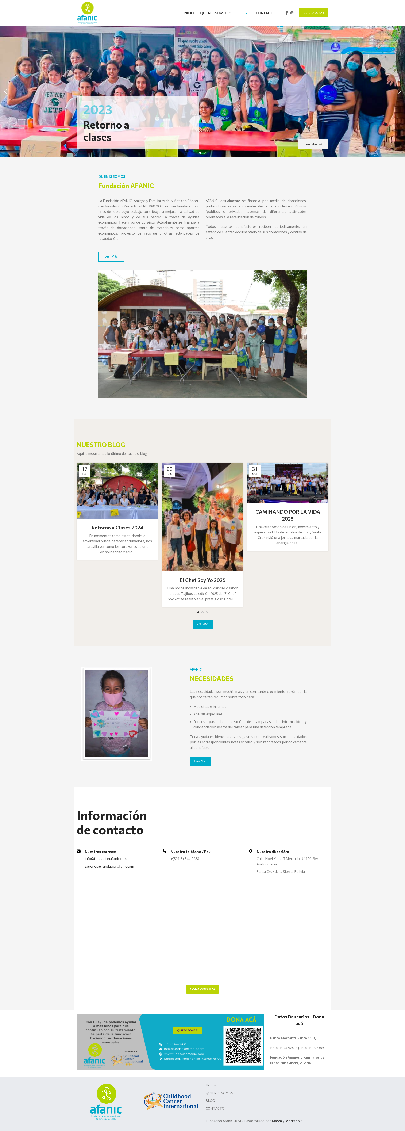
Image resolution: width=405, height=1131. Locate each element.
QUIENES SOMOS (219, 1092)
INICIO (211, 1084)
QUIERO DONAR (313, 13)
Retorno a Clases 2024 (117, 527)
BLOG (210, 1100)
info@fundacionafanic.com (106, 858)
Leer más (310, 144)
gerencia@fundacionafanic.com (109, 866)
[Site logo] (87, 12)
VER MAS (202, 624)
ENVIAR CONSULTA (202, 989)
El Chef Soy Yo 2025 (202, 580)
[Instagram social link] (292, 13)
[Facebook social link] (286, 13)
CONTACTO (215, 1108)
